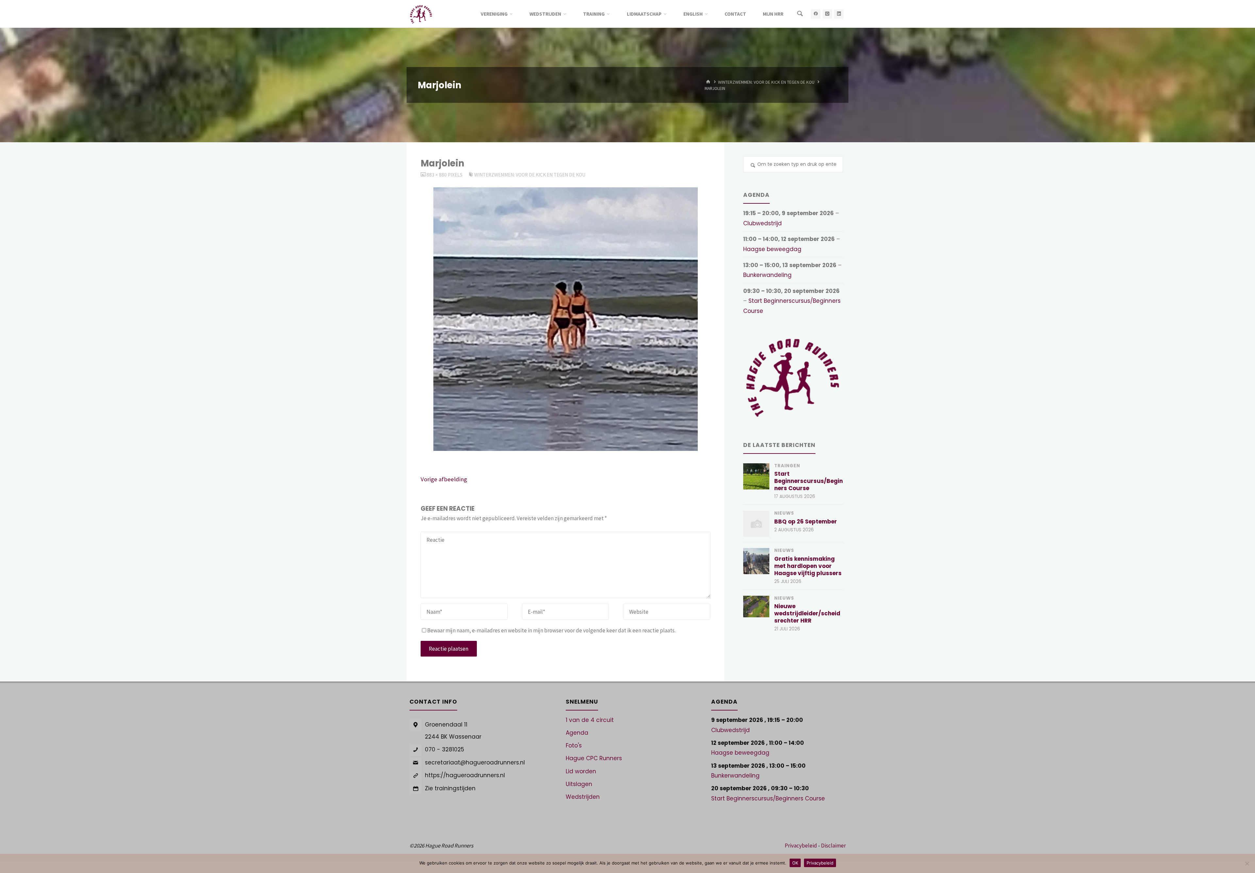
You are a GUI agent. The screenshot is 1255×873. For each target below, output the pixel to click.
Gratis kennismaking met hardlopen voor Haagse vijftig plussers (808, 566)
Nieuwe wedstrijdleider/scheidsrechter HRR (807, 613)
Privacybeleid (801, 845)
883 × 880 (437, 175)
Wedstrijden (583, 797)
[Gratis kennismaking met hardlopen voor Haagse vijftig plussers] (756, 561)
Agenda (577, 733)
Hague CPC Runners (594, 758)
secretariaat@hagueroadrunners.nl (475, 762)
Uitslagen (579, 784)
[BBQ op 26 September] (756, 524)
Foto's (574, 745)
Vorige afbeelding (444, 479)
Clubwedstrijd (762, 223)
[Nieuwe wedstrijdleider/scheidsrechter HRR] (756, 606)
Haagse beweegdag (772, 249)
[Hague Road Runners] (421, 13)
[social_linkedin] (839, 14)
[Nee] (1247, 863)
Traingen (787, 466)
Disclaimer (833, 845)
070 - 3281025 (444, 749)
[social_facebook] (815, 14)
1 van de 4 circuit (590, 720)
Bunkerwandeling (767, 275)
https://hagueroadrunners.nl (465, 775)
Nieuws (784, 513)
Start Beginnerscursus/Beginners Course (808, 481)
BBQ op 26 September (805, 521)
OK (795, 862)
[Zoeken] (800, 14)
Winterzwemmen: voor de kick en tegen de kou (766, 82)
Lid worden (581, 771)
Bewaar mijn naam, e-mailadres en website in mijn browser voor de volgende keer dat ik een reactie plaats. (551, 630)
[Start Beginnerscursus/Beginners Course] (756, 476)
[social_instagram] (827, 14)
